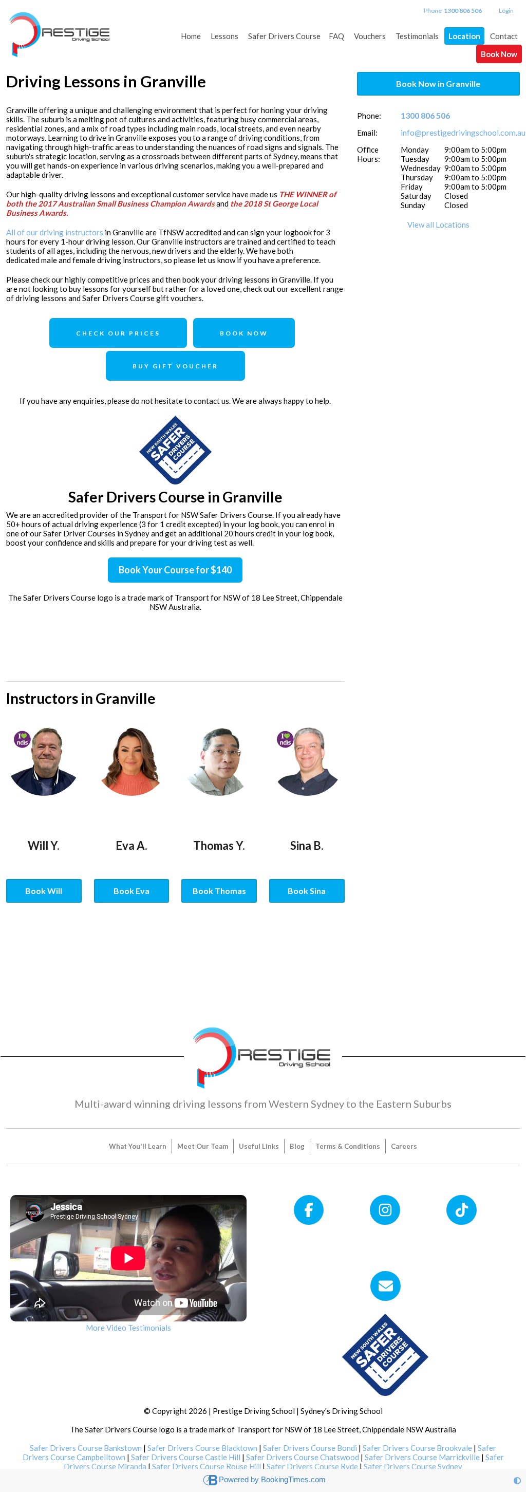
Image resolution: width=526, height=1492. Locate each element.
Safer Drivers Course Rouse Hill (206, 1466)
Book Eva (131, 891)
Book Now (499, 54)
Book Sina (307, 891)
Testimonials (417, 36)
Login (506, 10)
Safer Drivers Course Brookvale (417, 1447)
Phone (453, 10)
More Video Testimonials (128, 1327)
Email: (367, 132)
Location (464, 36)
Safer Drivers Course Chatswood (302, 1457)
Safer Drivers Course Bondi (310, 1447)
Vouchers (370, 36)
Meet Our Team (202, 1146)
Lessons (224, 36)
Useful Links (259, 1146)
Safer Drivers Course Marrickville (422, 1457)
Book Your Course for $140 (175, 569)
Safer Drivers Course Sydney (413, 1466)
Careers (404, 1146)
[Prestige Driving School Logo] (262, 1055)
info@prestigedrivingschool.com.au (463, 132)
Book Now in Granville (438, 83)
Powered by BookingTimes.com (272, 1479)
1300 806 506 (425, 115)
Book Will (43, 891)
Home (191, 36)
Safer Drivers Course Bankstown (86, 1447)
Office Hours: (368, 154)
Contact (504, 36)
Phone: (369, 115)
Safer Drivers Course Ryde (312, 1466)
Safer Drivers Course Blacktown (202, 1447)
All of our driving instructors (54, 232)
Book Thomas (219, 891)
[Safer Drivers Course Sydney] (385, 1353)
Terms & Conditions (347, 1146)
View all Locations (438, 224)
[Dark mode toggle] (517, 1480)
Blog (297, 1146)
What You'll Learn (137, 1146)
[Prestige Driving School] (60, 29)
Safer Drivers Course (284, 36)
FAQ (336, 36)
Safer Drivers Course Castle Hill (185, 1457)
